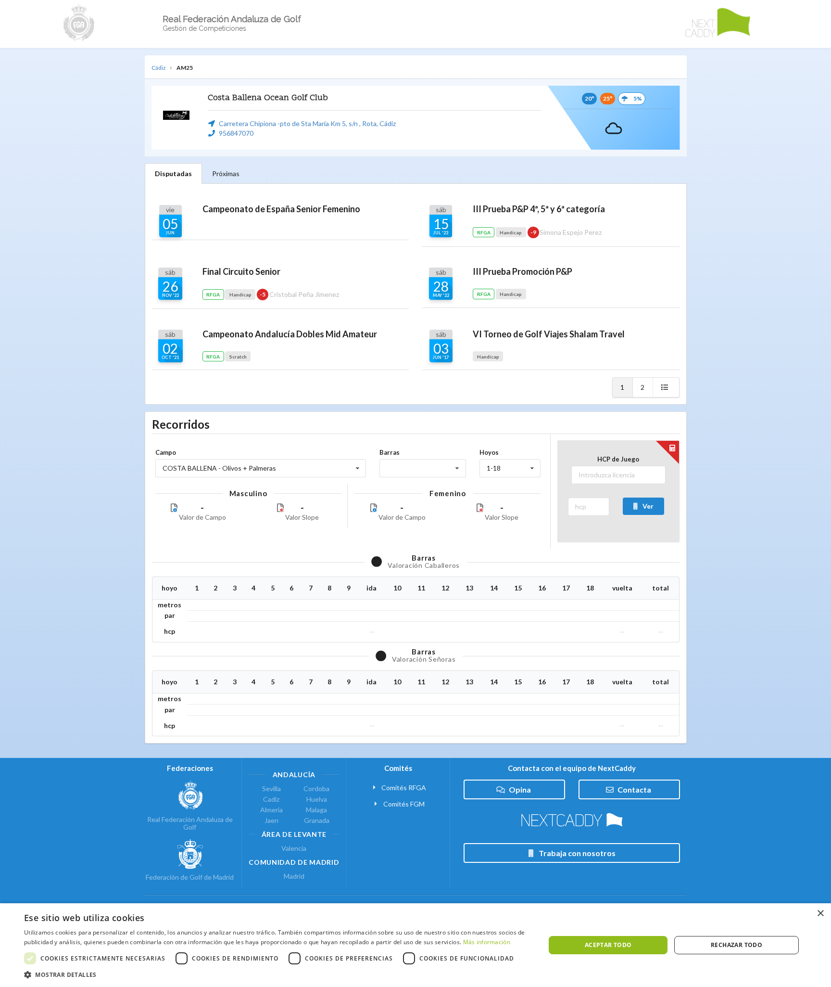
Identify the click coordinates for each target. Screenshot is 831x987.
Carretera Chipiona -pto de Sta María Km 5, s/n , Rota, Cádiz (307, 123)
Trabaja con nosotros (577, 853)
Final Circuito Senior (241, 271)
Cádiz (158, 67)
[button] (277, 975)
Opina (520, 789)
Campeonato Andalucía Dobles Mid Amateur (289, 334)
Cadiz (271, 799)
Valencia (293, 848)
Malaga (316, 810)
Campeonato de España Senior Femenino (281, 209)
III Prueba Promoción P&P (522, 271)
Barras (389, 452)
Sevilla (271, 789)
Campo (165, 452)
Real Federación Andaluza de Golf (190, 823)
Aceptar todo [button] (608, 945)
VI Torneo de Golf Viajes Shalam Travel (549, 334)
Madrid (294, 876)
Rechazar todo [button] (736, 945)
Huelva (316, 799)
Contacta (634, 789)
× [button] (820, 913)
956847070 (236, 133)
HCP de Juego (618, 459)
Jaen (271, 820)
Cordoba (316, 789)
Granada (316, 820)
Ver (648, 506)
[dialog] (415, 945)
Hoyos (489, 452)
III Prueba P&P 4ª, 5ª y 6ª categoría (539, 209)
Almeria (271, 810)
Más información (487, 942)
